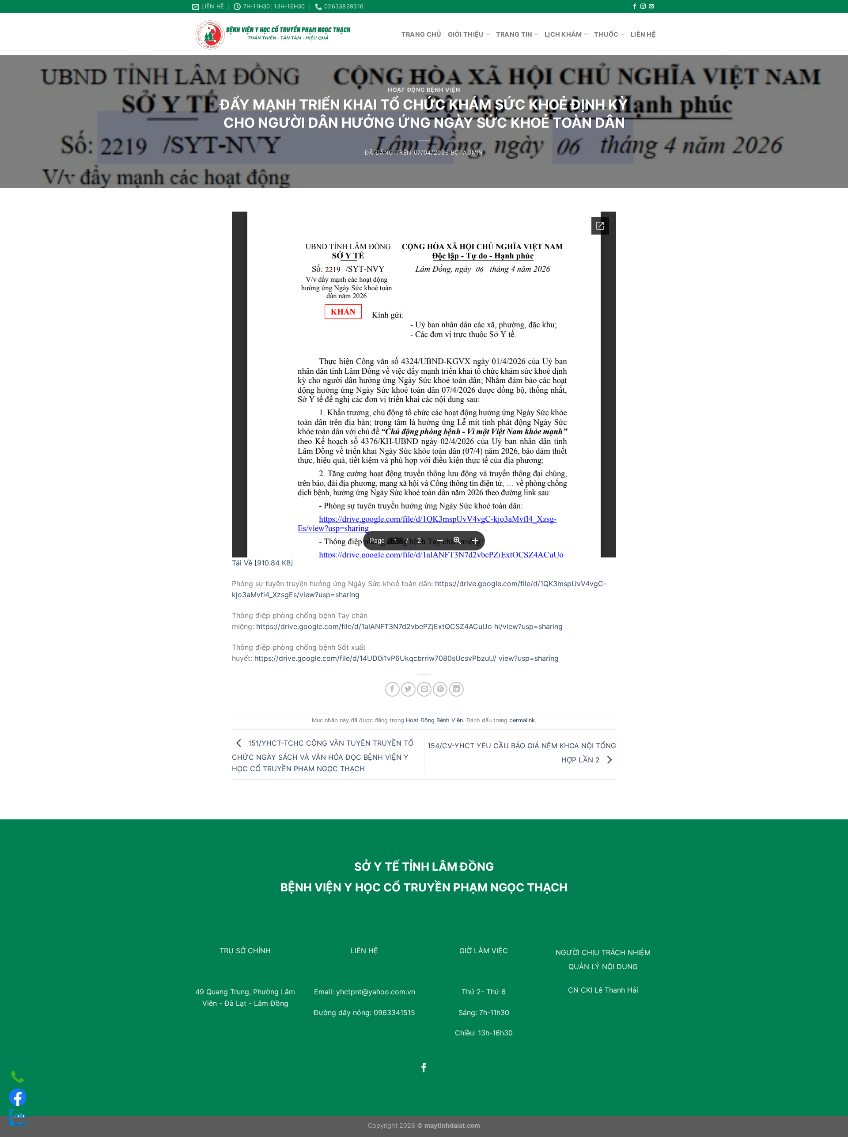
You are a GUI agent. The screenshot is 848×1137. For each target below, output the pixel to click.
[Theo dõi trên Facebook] (634, 7)
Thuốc (606, 34)
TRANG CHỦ (421, 34)
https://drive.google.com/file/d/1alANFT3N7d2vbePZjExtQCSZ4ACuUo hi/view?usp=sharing (409, 626)
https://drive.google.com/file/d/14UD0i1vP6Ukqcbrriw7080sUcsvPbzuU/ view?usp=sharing (406, 658)
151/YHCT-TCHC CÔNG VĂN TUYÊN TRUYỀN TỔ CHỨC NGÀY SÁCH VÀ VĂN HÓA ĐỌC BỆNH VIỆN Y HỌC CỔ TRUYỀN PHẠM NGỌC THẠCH (322, 755)
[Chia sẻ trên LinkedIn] (456, 689)
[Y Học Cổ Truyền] (272, 34)
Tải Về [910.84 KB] (262, 562)
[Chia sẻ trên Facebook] (392, 689)
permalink (522, 720)
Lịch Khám (563, 34)
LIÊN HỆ (643, 34)
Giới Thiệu (466, 34)
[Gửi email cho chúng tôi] (651, 7)
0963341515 (394, 1012)
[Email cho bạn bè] (424, 689)
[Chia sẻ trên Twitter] (408, 689)
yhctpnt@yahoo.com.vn (375, 991)
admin (473, 152)
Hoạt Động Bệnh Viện (424, 90)
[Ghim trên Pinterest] (440, 689)
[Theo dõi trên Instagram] (643, 7)
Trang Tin (514, 34)
